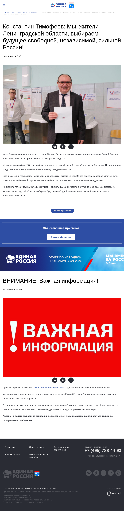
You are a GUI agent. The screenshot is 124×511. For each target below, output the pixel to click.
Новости (34, 12)
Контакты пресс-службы (38, 455)
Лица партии (36, 447)
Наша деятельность (20, 12)
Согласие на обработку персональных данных (23, 502)
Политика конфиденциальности (17, 497)
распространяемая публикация (49, 387)
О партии (10, 447)
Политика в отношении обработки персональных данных (28, 500)
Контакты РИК (12, 454)
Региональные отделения (62, 448)
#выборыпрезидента (62, 211)
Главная (6, 12)
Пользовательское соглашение (16, 495)
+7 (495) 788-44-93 (103, 450)
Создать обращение (61, 237)
